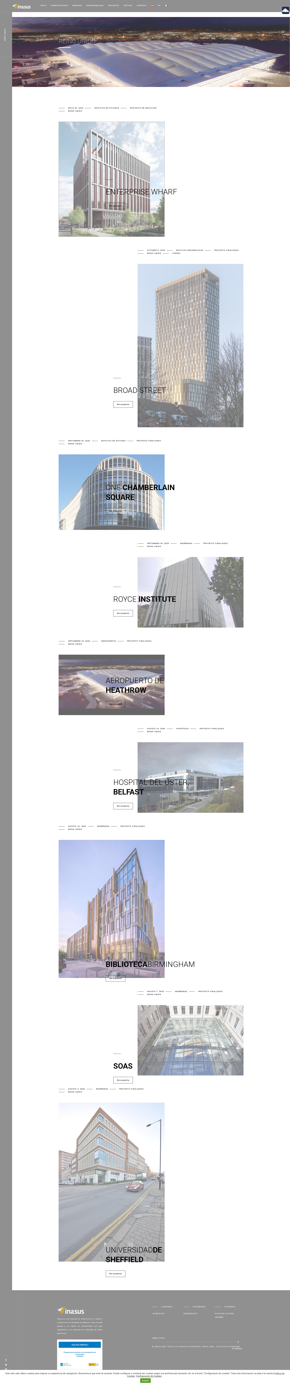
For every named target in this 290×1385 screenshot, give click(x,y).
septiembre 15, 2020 (79, 641)
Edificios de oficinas (107, 108)
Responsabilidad (95, 5)
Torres (176, 253)
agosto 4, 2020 (76, 1089)
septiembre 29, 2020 (158, 543)
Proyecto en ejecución (143, 108)
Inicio (43, 5)
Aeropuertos (108, 641)
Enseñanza (186, 543)
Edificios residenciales (189, 250)
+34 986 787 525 (158, 1314)
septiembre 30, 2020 (79, 441)
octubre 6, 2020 (156, 250)
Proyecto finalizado (226, 250)
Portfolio (187, 44)
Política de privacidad (228, 1347)
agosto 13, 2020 (156, 729)
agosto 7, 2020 (155, 991)
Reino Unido (75, 111)
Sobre (59, 5)
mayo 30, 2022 (76, 108)
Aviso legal (209, 1347)
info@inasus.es (190, 1314)
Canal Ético (158, 1338)
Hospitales (182, 729)
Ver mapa (219, 1317)
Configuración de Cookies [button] (149, 1376)
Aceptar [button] (145, 1380)
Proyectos (113, 5)
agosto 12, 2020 (77, 826)
